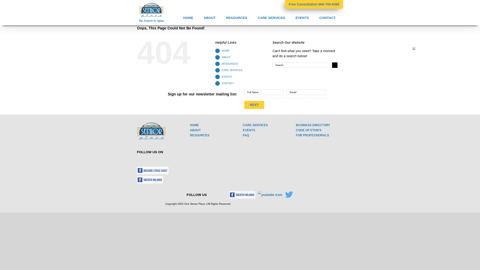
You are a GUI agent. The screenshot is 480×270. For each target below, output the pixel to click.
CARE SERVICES (232, 70)
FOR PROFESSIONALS (312, 135)
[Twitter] (143, 160)
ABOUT (226, 57)
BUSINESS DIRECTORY (313, 125)
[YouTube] (152, 160)
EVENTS (227, 76)
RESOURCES (230, 63)
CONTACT (228, 83)
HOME (226, 50)
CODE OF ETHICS (309, 130)
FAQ (246, 135)
